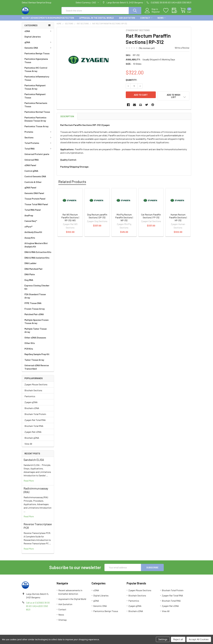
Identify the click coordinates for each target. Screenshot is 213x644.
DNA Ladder (30, 263)
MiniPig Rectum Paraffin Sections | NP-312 (124, 217)
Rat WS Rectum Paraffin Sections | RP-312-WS (70, 217)
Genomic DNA (31, 47)
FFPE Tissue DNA (32, 303)
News (160, 17)
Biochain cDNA (31, 408)
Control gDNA (31, 171)
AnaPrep (28, 215)
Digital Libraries (32, 36)
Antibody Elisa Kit (33, 232)
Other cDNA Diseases (35, 337)
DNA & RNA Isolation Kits (36, 257)
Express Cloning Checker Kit (36, 287)
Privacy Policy (170, 633)
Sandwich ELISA (34, 459)
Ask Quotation (127, 17)
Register (156, 11)
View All (28, 443)
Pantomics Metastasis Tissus (35, 105)
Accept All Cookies (199, 639)
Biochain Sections (33, 390)
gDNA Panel (30, 187)
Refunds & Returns (128, 633)
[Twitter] (146, 104)
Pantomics (29, 396)
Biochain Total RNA (33, 426)
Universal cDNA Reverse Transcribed (36, 367)
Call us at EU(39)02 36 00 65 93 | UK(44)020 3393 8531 (38, 606)
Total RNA (29, 148)
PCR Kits (28, 348)
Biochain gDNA (31, 437)
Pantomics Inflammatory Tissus (36, 78)
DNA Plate (29, 274)
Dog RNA (28, 280)
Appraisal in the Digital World (96, 17)
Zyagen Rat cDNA (32, 431)
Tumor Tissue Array (34, 360)
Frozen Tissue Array (34, 308)
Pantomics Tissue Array (36, 126)
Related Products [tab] (72, 181)
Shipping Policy (85, 633)
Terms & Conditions (42, 633)
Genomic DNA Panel (34, 193)
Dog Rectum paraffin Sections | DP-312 (97, 216)
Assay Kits (29, 237)
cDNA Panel (30, 165)
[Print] (140, 104)
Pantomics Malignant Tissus (35, 96)
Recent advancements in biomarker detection (48, 17)
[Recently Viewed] (176, 10)
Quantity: (131, 79)
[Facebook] (128, 104)
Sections (28, 137)
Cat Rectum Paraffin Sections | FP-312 (151, 216)
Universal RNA (31, 159)
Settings (162, 639)
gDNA (27, 42)
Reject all (178, 639)
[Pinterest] (152, 104)
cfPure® (28, 226)
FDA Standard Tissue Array (35, 296)
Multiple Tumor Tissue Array (35, 330)
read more (29, 480)
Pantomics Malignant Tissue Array (35, 87)
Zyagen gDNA (31, 402)
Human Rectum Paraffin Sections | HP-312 (178, 217)
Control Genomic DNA (35, 176)
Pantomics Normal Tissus (37, 112)
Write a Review (182, 47)
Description (67, 116)
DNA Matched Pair (33, 269)
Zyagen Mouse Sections (35, 384)
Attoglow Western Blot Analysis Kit (36, 245)
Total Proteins (31, 143)
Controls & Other (33, 182)
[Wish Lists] (167, 10)
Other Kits (29, 343)
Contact (145, 17)
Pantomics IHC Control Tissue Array (35, 69)
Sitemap (62, 619)
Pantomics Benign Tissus (37, 53)
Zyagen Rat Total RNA (35, 420)
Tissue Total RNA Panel (36, 204)
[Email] (134, 104)
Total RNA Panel (32, 209)
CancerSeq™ (30, 221)
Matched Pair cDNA (34, 314)
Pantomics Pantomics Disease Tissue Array (35, 119)
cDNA (27, 31)
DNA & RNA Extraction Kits (37, 252)
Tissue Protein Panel (34, 198)
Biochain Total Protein (35, 414)
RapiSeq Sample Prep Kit (36, 354)
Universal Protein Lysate (36, 154)
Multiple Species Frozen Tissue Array (36, 322)
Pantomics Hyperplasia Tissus (36, 61)
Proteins (28, 132)
